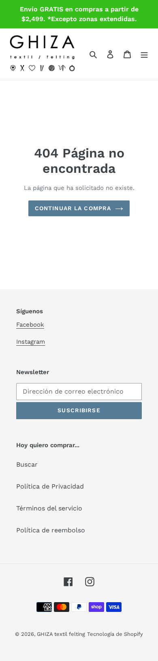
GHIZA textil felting (61, 634)
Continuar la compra (73, 208)
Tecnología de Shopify (115, 634)
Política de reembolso (50, 530)
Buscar (27, 464)
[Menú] (144, 54)
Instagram (30, 341)
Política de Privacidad (50, 486)
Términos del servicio (49, 508)
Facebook (30, 324)
